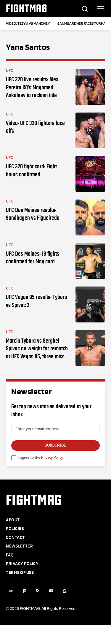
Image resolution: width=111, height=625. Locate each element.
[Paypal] (24, 591)
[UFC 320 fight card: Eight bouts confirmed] (90, 174)
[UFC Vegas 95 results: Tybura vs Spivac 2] (90, 304)
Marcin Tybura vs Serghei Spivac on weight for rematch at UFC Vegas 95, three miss (37, 348)
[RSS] (38, 591)
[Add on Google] (64, 591)
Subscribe (55, 445)
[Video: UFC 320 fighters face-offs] (90, 130)
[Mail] (11, 591)
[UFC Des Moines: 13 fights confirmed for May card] (90, 261)
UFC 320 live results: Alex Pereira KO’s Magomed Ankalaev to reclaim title (32, 87)
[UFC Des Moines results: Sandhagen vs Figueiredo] (90, 217)
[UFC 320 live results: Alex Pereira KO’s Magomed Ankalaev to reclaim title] (90, 87)
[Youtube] (51, 591)
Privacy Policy (52, 457)
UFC (9, 70)
